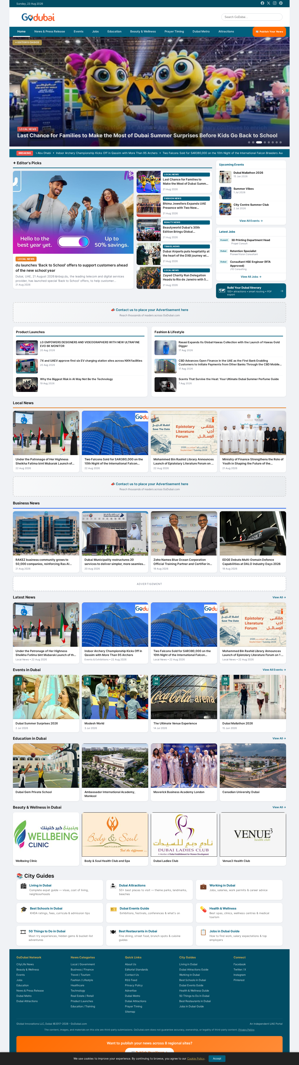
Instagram (240, 974)
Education (114, 31)
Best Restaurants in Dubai (195, 1001)
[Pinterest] (281, 3)
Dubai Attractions (27, 1001)
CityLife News (25, 964)
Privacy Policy (134, 985)
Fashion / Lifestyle (82, 980)
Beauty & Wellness (143, 31)
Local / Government (83, 964)
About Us (130, 964)
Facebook (240, 964)
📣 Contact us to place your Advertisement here (149, 312)
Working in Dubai (189, 974)
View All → (279, 597)
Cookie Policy (195, 1058)
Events (78, 31)
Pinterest (239, 980)
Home (21, 31)
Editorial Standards (136, 969)
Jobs (95, 31)
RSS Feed (131, 980)
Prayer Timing (174, 31)
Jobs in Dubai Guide (191, 1006)
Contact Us (132, 974)
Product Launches (82, 1001)
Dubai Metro (201, 31)
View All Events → (251, 220)
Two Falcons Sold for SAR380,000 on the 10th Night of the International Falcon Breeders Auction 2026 (174, 153)
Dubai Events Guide (191, 985)
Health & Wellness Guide (194, 990)
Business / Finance (82, 969)
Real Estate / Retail (82, 995)
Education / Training (83, 1006)
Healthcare (77, 985)
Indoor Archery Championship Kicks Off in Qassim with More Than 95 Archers (51, 153)
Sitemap (130, 1011)
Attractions (226, 31)
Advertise (131, 990)
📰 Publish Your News (269, 31)
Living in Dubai (188, 964)
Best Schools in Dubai (192, 980)
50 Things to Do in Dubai (194, 995)
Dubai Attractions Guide (193, 969)
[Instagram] (274, 3)
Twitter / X (240, 969)
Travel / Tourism (80, 974)
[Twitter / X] (268, 3)
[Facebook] (262, 3)
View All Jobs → (251, 276)
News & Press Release (49, 31)
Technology (78, 990)
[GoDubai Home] (38, 17)
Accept (217, 1058)
